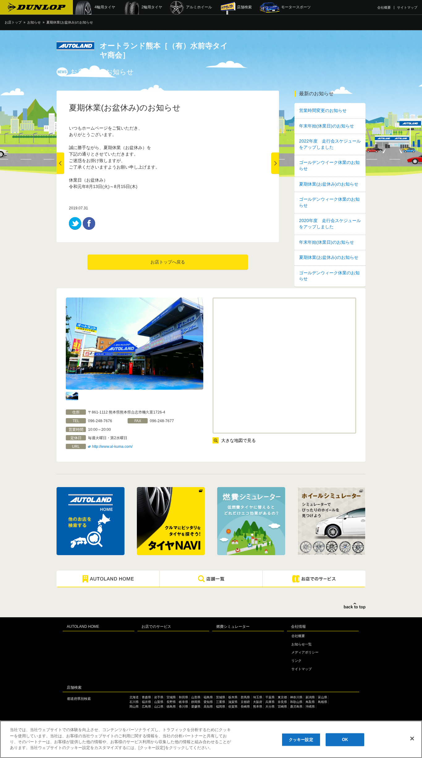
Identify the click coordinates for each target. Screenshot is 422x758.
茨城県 (220, 697)
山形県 (195, 697)
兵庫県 (270, 702)
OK (345, 739)
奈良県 (282, 702)
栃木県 (233, 697)
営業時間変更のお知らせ (323, 110)
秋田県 (183, 697)
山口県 (158, 706)
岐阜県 (183, 702)
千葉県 (270, 697)
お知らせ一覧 (301, 644)
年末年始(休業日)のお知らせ (326, 125)
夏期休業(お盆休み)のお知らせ (328, 184)
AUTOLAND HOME (83, 626)
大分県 (270, 706)
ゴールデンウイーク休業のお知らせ (329, 165)
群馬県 (245, 697)
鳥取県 (310, 702)
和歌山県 (296, 702)
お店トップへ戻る (167, 261)
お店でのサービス (156, 626)
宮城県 (171, 697)
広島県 (146, 706)
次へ (275, 163)
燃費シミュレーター (233, 626)
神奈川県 (296, 697)
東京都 (282, 697)
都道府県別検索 (79, 698)
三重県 (220, 702)
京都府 (245, 702)
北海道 (134, 697)
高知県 (208, 706)
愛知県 (208, 702)
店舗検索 (74, 687)
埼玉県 (257, 697)
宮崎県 (282, 706)
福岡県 (220, 706)
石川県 (134, 702)
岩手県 (158, 697)
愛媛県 (195, 706)
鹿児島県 (296, 706)
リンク (296, 660)
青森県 (146, 697)
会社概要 (384, 7)
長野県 (171, 702)
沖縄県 (310, 706)
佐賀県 (233, 706)
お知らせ (34, 22)
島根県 (322, 702)
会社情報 (298, 626)
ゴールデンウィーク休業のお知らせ (329, 202)
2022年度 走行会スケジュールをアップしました (330, 144)
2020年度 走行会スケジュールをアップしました (330, 223)
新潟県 (310, 697)
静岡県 (195, 702)
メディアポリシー (305, 652)
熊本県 (257, 706)
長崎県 (245, 706)
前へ (60, 163)
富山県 (322, 697)
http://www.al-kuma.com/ (112, 446)
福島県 (208, 697)
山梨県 (158, 702)
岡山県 (134, 706)
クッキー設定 (301, 739)
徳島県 (171, 706)
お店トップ (13, 22)
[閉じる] (412, 738)
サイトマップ (407, 7)
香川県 (183, 706)
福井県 (146, 702)
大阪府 (257, 702)
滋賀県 (233, 702)
